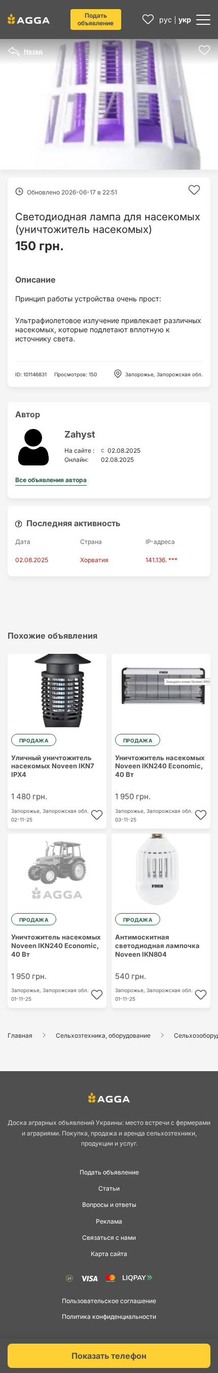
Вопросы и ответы (109, 1204)
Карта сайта (109, 1254)
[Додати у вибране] (204, 50)
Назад (33, 51)
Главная (20, 1035)
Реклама (109, 1221)
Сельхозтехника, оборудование (103, 1035)
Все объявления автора (51, 480)
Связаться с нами (109, 1237)
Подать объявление (96, 19)
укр (184, 19)
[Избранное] (148, 19)
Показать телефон (109, 1356)
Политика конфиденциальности (109, 1316)
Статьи (109, 1188)
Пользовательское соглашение (109, 1301)
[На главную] (29, 19)
